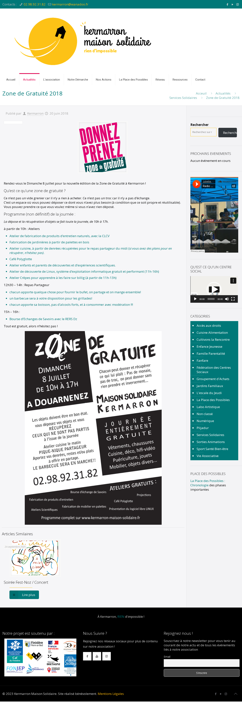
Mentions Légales (111, 693)
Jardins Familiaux (210, 386)
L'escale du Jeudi (209, 393)
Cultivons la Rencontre (213, 339)
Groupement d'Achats (213, 379)
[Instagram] (238, 4)
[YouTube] (232, 4)
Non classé (205, 414)
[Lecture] (195, 299)
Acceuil (201, 93)
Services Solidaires (183, 97)
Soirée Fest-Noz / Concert (26, 582)
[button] (214, 289)
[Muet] (227, 299)
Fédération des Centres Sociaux (214, 369)
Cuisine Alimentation (212, 332)
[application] (214, 289)
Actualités (223, 93)
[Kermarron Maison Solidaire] (83, 41)
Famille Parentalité (211, 353)
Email (167, 656)
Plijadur (203, 428)
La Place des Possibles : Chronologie (207, 483)
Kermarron (35, 113)
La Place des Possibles (213, 400)
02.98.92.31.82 (35, 4)
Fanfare (202, 360)
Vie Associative (208, 456)
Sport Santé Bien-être (212, 449)
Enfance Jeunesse (209, 346)
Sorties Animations (211, 442)
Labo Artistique (208, 407)
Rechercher (199, 125)
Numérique (205, 421)
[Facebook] (227, 4)
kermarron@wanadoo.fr (70, 4)
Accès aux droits (209, 325)
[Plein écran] (233, 299)
